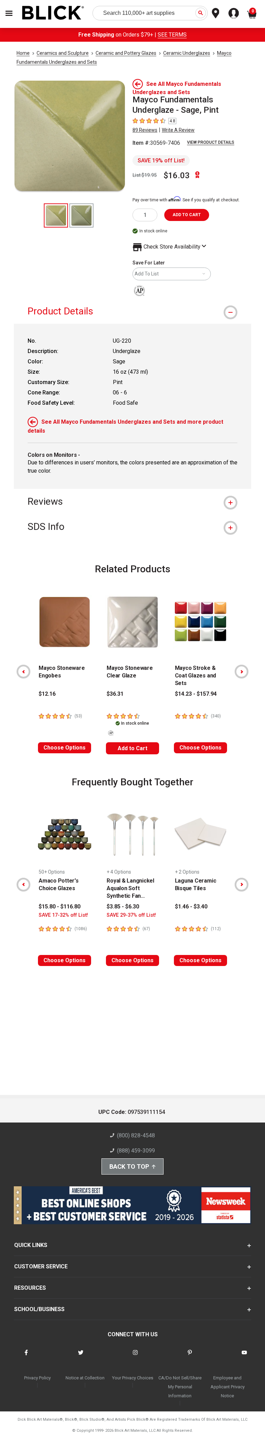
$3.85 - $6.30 (123, 906)
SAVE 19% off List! (161, 160)
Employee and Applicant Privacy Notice (227, 1386)
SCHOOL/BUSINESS (39, 1309)
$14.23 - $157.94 (196, 694)
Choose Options (64, 747)
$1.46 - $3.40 (191, 906)
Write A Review (178, 130)
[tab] (132, 311)
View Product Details (210, 142)
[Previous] (23, 671)
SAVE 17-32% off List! (63, 915)
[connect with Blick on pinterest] (190, 1357)
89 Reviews (144, 130)
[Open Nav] (9, 13)
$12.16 (47, 694)
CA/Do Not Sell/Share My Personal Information (180, 1386)
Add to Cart (132, 748)
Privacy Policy (37, 1377)
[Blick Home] (53, 13)
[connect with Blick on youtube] (244, 1357)
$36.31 (115, 694)
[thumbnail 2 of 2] (81, 215)
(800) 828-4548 (136, 1135)
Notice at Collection (85, 1377)
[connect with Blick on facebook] (26, 1357)
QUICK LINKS (30, 1245)
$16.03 (177, 175)
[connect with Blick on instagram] (135, 1357)
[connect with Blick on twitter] (81, 1357)
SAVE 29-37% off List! (131, 915)
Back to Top (129, 1166)
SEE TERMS (172, 34)
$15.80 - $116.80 (59, 906)
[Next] (241, 671)
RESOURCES (30, 1288)
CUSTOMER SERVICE (41, 1266)
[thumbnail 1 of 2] (56, 215)
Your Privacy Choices (132, 1377)
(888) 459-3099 (136, 1150)
